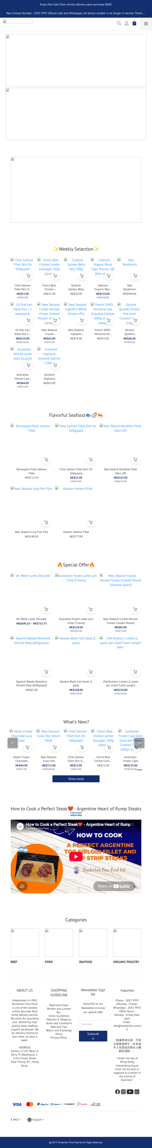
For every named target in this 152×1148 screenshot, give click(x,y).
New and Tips (59, 1027)
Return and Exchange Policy (59, 1032)
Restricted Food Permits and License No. (59, 1008)
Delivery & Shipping (59, 1019)
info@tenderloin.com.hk (127, 1027)
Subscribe (93, 1036)
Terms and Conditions (59, 1023)
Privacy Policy (58, 1037)
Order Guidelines (59, 1016)
